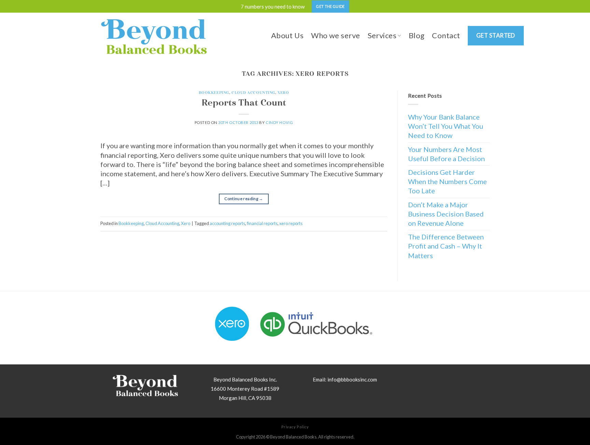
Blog (417, 35)
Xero (283, 92)
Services (382, 35)
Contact (446, 35)
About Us (287, 35)
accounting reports (227, 223)
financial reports (262, 223)
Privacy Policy (295, 427)
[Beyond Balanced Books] (153, 35)
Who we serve (335, 35)
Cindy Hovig (279, 122)
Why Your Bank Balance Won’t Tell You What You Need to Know (445, 126)
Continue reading (243, 198)
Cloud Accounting (253, 92)
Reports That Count (243, 102)
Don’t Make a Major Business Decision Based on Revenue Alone (446, 213)
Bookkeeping (214, 92)
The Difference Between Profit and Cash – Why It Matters (446, 246)
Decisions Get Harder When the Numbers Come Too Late (447, 181)
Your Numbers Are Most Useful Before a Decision (446, 154)
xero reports (291, 223)
